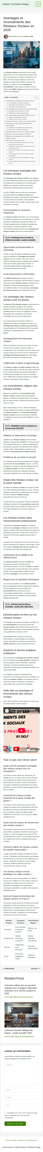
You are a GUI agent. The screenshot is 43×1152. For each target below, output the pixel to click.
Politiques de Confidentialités (27, 1140)
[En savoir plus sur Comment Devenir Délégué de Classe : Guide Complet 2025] (21, 1014)
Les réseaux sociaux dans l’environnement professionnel (19, 124)
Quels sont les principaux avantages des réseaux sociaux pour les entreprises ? (21, 143)
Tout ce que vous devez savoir (15, 140)
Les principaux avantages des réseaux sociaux (20, 101)
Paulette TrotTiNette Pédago (16, 4)
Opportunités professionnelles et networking (20, 104)
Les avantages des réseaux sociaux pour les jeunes (21, 109)
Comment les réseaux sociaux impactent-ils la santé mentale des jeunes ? (22, 147)
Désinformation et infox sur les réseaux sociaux (20, 132)
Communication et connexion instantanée (19, 103)
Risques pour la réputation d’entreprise (18, 129)
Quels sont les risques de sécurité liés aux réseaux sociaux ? (22, 151)
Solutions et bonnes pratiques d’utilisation (18, 134)
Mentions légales (11, 1140)
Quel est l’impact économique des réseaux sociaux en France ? (22, 162)
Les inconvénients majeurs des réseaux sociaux (20, 115)
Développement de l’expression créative (19, 111)
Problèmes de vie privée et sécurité (17, 119)
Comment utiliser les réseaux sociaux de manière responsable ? (21, 154)
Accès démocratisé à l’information (17, 106)
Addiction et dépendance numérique (18, 117)
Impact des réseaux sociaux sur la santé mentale (21, 121)
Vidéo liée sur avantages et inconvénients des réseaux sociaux (20, 137)
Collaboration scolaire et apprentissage (18, 113)
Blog (16, 997)
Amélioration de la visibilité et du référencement (20, 127)
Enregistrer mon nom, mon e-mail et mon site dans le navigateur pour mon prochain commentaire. (20, 1115)
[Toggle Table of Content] (35, 98)
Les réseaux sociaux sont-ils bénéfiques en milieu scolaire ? (21, 158)
